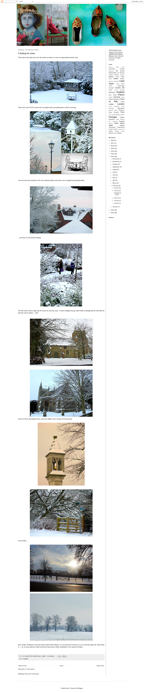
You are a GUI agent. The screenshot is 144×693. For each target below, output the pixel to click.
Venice (117, 131)
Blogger (80, 688)
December (116, 159)
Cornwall (111, 88)
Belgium (111, 76)
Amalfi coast (120, 67)
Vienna (111, 133)
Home (61, 666)
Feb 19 (116, 190)
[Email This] (58, 656)
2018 (112, 140)
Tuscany (119, 129)
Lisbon (111, 104)
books (116, 78)
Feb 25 (116, 188)
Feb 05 (116, 200)
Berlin (122, 76)
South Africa (119, 123)
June (114, 175)
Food (114, 95)
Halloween (117, 99)
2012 (112, 156)
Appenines (111, 71)
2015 (112, 148)
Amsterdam (112, 69)
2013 (112, 154)
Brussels (111, 81)
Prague (122, 117)
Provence (112, 119)
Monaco (116, 110)
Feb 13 (116, 198)
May (114, 177)
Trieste (111, 129)
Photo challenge (112, 114)
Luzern (110, 106)
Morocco (121, 110)
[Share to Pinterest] (66, 656)
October (115, 164)
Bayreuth (122, 74)
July (114, 172)
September (116, 167)
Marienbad (111, 108)
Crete (110, 90)
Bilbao (110, 78)
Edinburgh (112, 92)
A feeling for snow (26, 53)
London (120, 104)
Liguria (122, 101)
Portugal (113, 117)
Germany (116, 97)
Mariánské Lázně (119, 106)
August (115, 169)
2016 (112, 146)
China (122, 84)
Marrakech (121, 108)
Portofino (122, 114)
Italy (116, 101)
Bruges (122, 78)
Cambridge (116, 81)
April (114, 180)
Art (117, 71)
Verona (122, 131)
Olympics (116, 112)
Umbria (111, 131)
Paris (122, 112)
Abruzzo (111, 67)
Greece (111, 99)
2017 (112, 143)
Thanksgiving (120, 127)
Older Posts (100, 666)
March (115, 183)
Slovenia (111, 123)
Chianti (117, 84)
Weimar (115, 133)
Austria (122, 71)
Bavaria (116, 74)
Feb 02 (116, 203)
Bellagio (117, 76)
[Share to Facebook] (64, 656)
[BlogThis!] (60, 656)
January (115, 206)
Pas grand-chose (42, 12)
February (116, 185)
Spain (111, 125)
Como (110, 86)
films (110, 95)
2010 (112, 212)
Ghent (122, 97)
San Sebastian (113, 121)
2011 (112, 210)
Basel (118, 72)
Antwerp (122, 69)
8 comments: (51, 656)
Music (110, 112)
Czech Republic (119, 89)
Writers (119, 133)
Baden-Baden (112, 73)
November (116, 161)
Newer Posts (22, 666)
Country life (120, 88)
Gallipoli (110, 97)
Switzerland (112, 127)
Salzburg (122, 119)
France (121, 94)
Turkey (115, 129)
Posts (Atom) (31, 669)
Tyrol (123, 129)
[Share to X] (62, 656)
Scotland (121, 121)
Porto (118, 114)
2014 (112, 151)
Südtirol (122, 125)
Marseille (111, 110)
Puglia (117, 119)
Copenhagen (120, 86)
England (25, 659)
